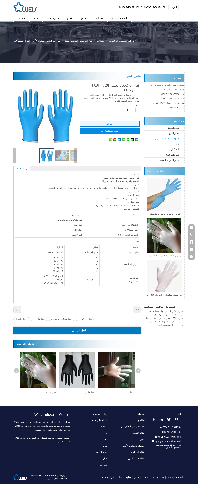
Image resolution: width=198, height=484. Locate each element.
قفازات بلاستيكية (85, 319)
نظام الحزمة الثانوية (169, 160)
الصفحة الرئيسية (119, 18)
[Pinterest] (176, 419)
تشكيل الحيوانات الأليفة (133, 445)
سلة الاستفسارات (109, 131)
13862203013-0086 (170, 98)
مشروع (84, 18)
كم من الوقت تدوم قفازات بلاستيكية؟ (164, 213)
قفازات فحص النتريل (161, 318)
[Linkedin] (161, 419)
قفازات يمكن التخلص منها (61, 319)
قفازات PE (90, 392)
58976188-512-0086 (170, 94)
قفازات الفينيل (21, 319)
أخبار (36, 18)
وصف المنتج (22, 168)
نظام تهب (140, 420)
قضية (105, 439)
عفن (177, 144)
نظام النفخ (174, 133)
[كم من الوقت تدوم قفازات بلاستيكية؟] (164, 194)
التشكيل (175, 149)
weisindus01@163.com (169, 436)
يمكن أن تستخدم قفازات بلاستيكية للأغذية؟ (164, 255)
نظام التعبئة (173, 127)
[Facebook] (153, 419)
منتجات (99, 18)
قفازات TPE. (177, 318)
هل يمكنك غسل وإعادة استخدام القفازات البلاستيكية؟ (164, 294)
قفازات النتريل (50, 392)
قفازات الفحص (39, 319)
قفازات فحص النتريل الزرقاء (122, 392)
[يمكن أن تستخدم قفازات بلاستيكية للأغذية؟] (164, 235)
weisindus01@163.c (160, 103)
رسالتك (109, 123)
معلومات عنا (53, 18)
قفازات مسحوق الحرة (167, 325)
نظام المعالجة (172, 154)
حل (106, 432)
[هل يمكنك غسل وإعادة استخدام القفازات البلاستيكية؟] (164, 276)
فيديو (69, 18)
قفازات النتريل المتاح (167, 321)
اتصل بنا (21, 18)
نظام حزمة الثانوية (136, 458)
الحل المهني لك (77, 330)
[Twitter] (169, 419)
